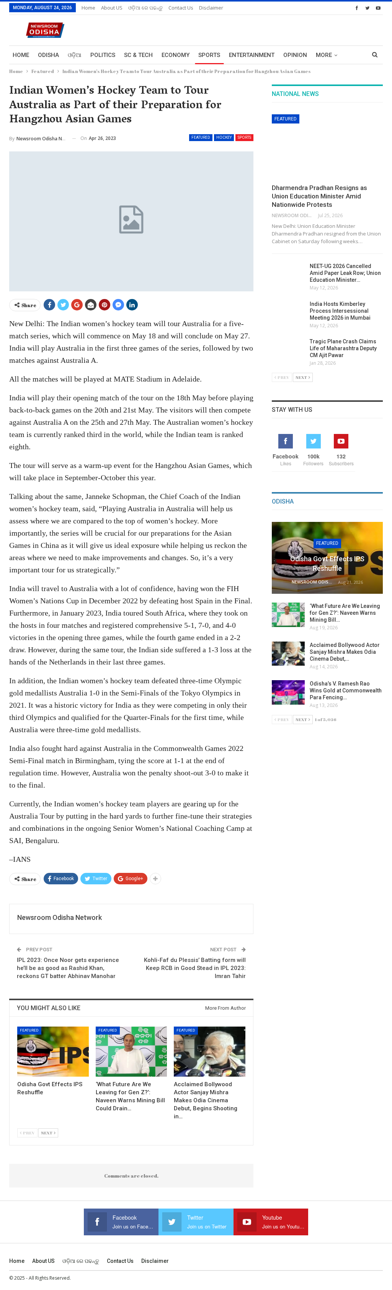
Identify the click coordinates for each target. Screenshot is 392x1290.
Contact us (180, 7)
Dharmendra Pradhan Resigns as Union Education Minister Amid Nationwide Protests (319, 196)
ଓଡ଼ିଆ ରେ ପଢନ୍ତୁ (145, 7)
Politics (102, 55)
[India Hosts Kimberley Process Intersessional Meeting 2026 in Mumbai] (288, 313)
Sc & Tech (138, 55)
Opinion (295, 55)
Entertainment (251, 55)
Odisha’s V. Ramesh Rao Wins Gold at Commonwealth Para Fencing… (346, 690)
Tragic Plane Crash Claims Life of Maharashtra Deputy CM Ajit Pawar (343, 348)
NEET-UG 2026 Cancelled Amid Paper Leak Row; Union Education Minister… (345, 273)
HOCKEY (224, 137)
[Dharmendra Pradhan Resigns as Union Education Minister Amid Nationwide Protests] (327, 146)
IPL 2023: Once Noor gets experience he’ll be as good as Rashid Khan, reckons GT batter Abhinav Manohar (68, 968)
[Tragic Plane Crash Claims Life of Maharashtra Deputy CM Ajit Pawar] (288, 350)
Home (88, 7)
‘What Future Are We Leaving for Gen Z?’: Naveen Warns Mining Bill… (345, 613)
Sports (209, 55)
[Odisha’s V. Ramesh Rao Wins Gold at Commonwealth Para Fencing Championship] (288, 692)
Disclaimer (211, 7)
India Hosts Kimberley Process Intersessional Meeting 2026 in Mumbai (340, 311)
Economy (175, 55)
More (324, 55)
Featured (200, 137)
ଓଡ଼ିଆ (75, 55)
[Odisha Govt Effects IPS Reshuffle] (53, 1052)
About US (111, 7)
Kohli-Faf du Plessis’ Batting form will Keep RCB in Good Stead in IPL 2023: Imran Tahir (195, 968)
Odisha (48, 55)
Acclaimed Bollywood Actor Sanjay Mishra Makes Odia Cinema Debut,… (345, 652)
